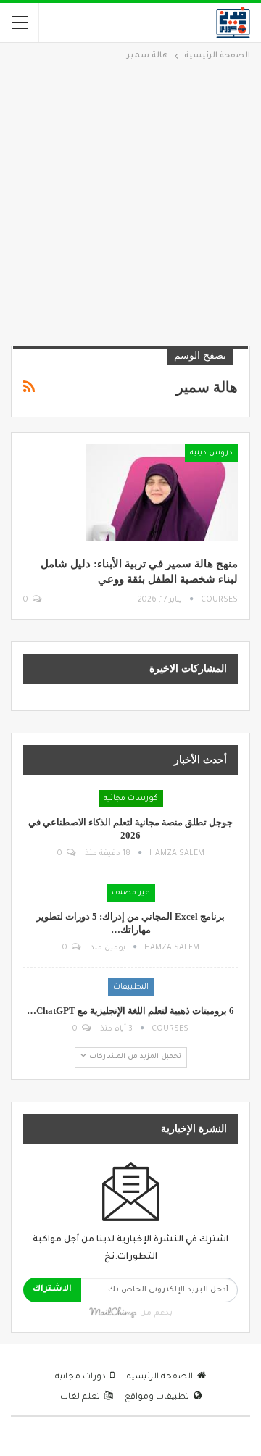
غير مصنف (131, 893)
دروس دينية (211, 453)
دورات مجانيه (80, 1377)
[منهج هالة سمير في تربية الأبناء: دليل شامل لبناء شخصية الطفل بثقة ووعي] (162, 492)
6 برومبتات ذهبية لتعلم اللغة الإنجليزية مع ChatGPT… (130, 1010)
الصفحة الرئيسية (160, 1377)
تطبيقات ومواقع (157, 1397)
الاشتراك (52, 1289)
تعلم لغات (80, 1397)
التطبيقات (131, 987)
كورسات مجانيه (131, 798)
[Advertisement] (130, 201)
